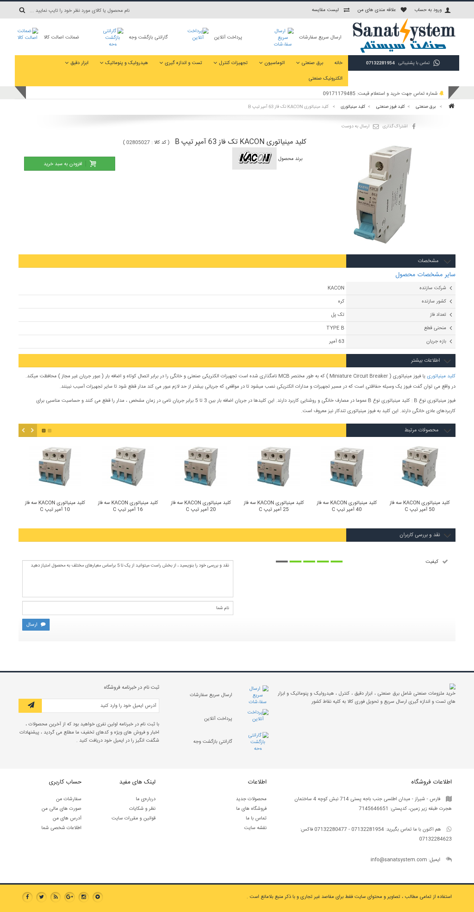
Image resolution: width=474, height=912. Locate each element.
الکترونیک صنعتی (325, 78)
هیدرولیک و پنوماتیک (126, 63)
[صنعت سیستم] (403, 52)
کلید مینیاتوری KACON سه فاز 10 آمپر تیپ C (55, 507)
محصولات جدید (251, 799)
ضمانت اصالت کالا (61, 37)
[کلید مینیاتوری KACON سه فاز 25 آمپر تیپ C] (274, 468)
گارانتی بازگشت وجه (148, 37)
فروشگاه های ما (251, 809)
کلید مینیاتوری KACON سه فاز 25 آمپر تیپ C (274, 507)
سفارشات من (68, 799)
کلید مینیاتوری (441, 376)
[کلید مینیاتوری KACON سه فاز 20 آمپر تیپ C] (201, 468)
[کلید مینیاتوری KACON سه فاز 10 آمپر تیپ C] (55, 468)
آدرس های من (67, 818)
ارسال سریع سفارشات (320, 37)
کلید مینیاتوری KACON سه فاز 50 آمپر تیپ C (420, 507)
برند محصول (290, 159)
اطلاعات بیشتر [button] (425, 360)
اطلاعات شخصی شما (61, 828)
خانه (338, 63)
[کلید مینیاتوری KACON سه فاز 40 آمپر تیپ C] (347, 468)
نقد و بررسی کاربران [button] (420, 535)
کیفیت (431, 561)
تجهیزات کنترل (233, 63)
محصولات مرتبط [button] (422, 430)
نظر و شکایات (142, 809)
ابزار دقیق (79, 63)
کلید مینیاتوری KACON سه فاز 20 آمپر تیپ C (201, 507)
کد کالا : (158, 142)
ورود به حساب (428, 10)
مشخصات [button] (429, 261)
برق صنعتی (312, 63)
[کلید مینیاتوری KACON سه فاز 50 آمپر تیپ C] (420, 468)
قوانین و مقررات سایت (133, 818)
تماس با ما (256, 818)
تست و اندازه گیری (183, 63)
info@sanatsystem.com (399, 860)
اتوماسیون (274, 63)
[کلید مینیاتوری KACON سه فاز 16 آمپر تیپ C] (128, 468)
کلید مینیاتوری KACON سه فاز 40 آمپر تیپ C (347, 507)
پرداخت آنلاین (228, 37)
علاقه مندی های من (376, 10)
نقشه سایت (255, 828)
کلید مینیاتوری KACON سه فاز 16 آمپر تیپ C (128, 507)
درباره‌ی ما (146, 799)
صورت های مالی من (61, 809)
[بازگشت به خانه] (450, 106)
